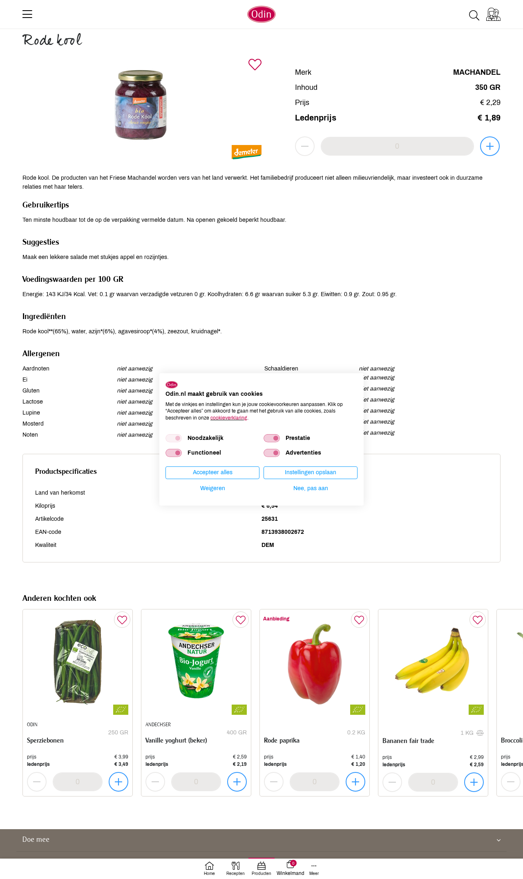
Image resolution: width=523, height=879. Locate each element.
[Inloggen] (493, 14)
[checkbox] (173, 438)
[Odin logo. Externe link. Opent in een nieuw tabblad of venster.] (171, 384)
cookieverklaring (228, 418)
